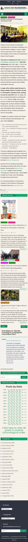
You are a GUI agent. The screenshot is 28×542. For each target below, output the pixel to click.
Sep (12, 394)
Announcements (6, 443)
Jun (22, 392)
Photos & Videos (5, 302)
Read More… (23, 249)
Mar (14, 392)
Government (5, 468)
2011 (4, 417)
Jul (25, 392)
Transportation (6, 496)
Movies (22, 190)
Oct (15, 394)
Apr (17, 392)
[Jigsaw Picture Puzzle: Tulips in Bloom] (10, 295)
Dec (20, 394)
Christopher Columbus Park (13, 190)
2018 (4, 398)
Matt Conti (13, 23)
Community (4, 17)
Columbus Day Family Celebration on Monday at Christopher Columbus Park (14, 227)
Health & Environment (8, 471)
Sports (4, 493)
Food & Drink (5, 465)
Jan (8, 389)
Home (8, 1)
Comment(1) (20, 23)
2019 (4, 395)
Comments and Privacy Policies (18, 536)
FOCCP (14, 232)
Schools (4, 490)
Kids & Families (6, 473)
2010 (4, 420)
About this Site (5, 536)
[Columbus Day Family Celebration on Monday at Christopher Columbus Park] (14, 209)
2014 (4, 409)
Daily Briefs (5, 457)
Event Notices (11, 17)
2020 (4, 392)
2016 (4, 403)
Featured (4, 462)
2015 (4, 406)
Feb (11, 392)
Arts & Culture (4, 262)
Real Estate (5, 487)
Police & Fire (5, 485)
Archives (19, 1)
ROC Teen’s (4, 99)
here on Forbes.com (13, 160)
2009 (4, 423)
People (4, 479)
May (20, 392)
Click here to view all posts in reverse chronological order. (14, 430)
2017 (4, 401)
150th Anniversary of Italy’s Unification (5, 326)
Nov (18, 394)
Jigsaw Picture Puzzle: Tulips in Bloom (14, 306)
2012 (4, 414)
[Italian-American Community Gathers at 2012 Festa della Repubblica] (10, 255)
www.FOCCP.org (18, 185)
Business (4, 448)
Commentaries (6, 451)
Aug (9, 394)
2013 (4, 412)
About (13, 1)
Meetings (4, 476)
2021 (4, 389)
